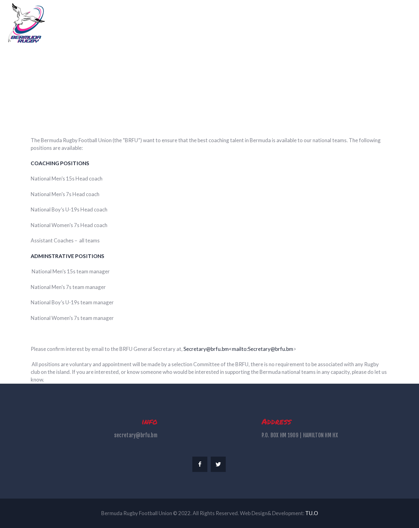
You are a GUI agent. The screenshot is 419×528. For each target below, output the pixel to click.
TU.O (311, 513)
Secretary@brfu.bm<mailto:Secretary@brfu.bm (238, 349)
